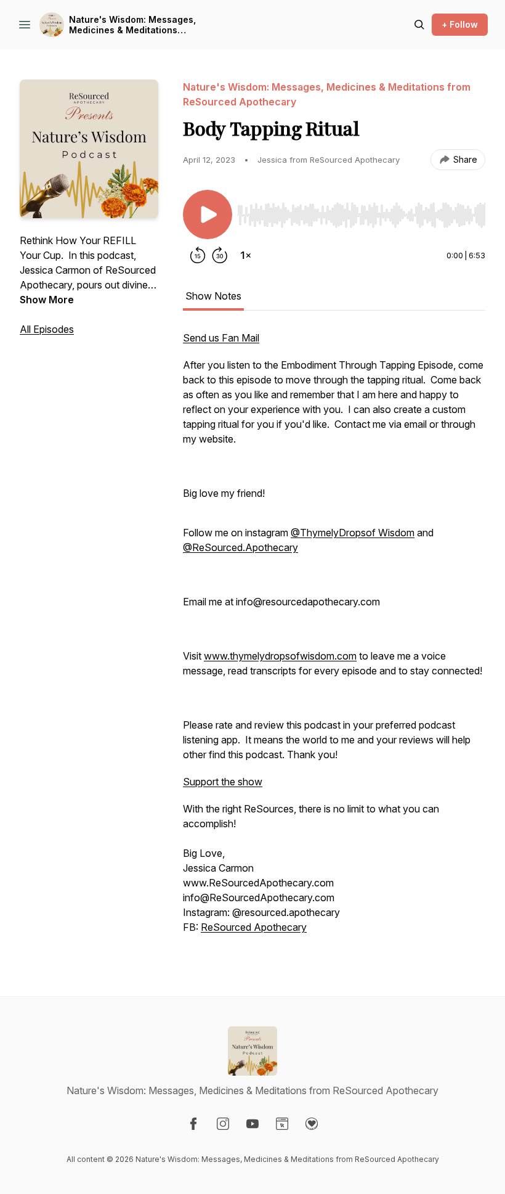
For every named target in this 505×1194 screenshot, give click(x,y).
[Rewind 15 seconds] (197, 255)
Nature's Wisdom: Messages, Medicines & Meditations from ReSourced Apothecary (132, 25)
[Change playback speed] (245, 255)
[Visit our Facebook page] (193, 1124)
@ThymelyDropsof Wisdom (352, 532)
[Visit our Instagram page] (223, 1124)
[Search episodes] (419, 24)
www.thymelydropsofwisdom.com (280, 656)
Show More (47, 299)
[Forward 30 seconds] (219, 255)
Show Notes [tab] (213, 296)
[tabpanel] (334, 638)
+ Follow (460, 24)
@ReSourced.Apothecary (240, 547)
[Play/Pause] (207, 214)
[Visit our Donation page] (311, 1124)
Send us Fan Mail (221, 338)
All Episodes (47, 329)
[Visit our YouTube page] (252, 1124)
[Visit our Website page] (282, 1124)
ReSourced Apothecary (254, 927)
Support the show (222, 781)
